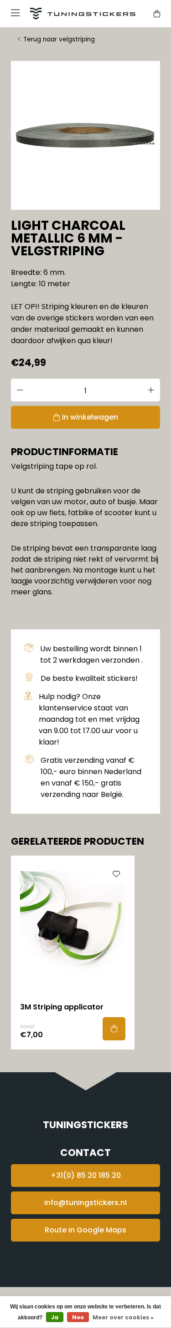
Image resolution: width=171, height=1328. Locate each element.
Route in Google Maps (85, 1230)
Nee (78, 1317)
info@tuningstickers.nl (85, 1202)
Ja (54, 1317)
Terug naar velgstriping (59, 39)
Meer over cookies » (123, 1317)
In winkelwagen (90, 417)
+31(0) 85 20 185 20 (86, 1175)
